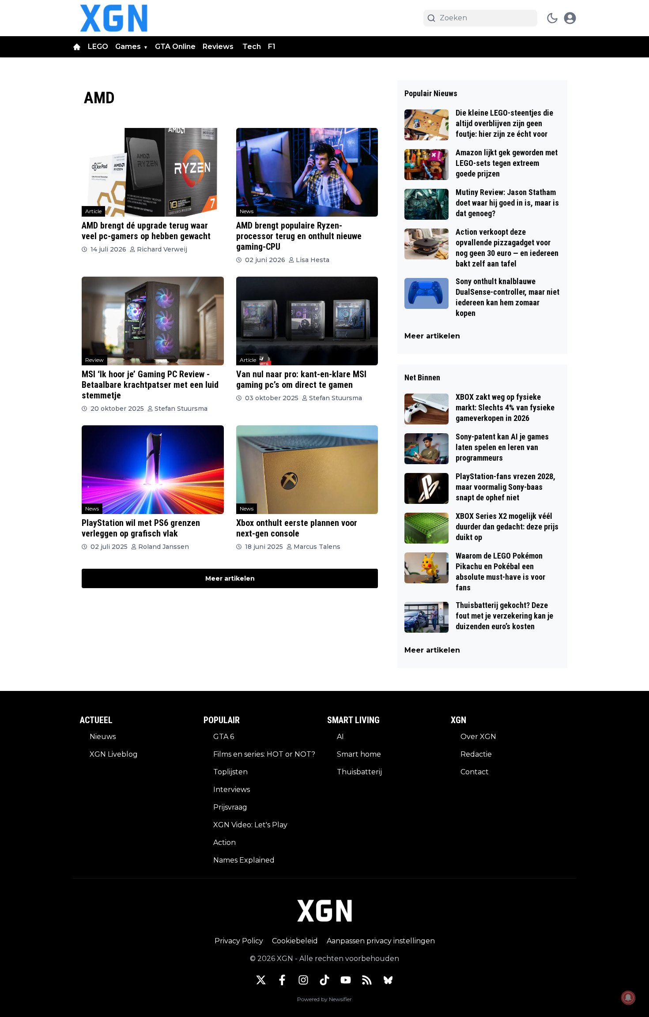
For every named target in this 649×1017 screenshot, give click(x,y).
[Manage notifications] (628, 998)
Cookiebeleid (295, 941)
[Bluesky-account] (388, 980)
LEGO (98, 46)
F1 (271, 46)
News (246, 211)
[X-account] (261, 980)
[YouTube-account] (345, 980)
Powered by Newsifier (324, 999)
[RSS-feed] (367, 980)
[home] (77, 47)
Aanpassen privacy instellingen (381, 941)
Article (93, 211)
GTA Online (175, 46)
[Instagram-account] (303, 980)
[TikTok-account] (324, 980)
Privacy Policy (239, 941)
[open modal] (570, 18)
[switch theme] (552, 18)
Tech (251, 46)
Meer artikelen (230, 578)
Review (94, 360)
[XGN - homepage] (114, 18)
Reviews (219, 46)
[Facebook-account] (282, 980)
